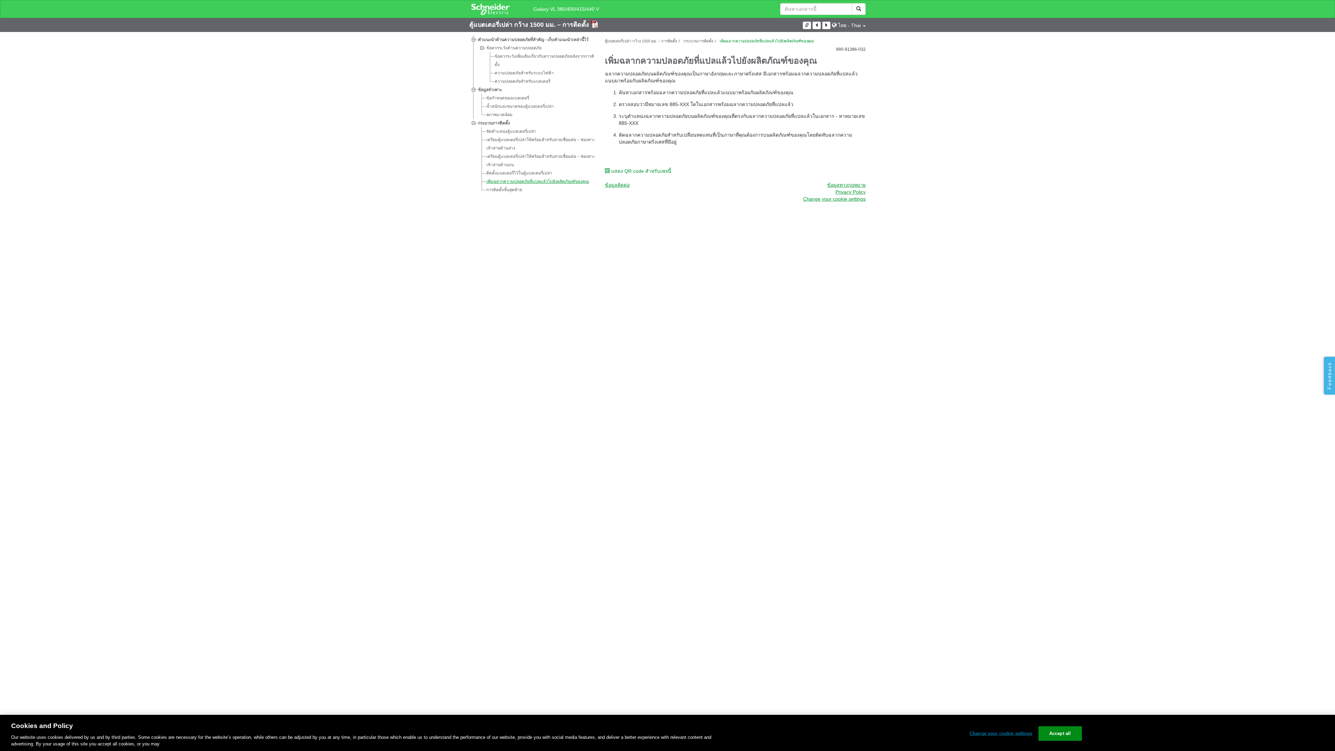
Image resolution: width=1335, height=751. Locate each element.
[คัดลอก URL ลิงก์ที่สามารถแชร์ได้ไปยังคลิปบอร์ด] (807, 25)
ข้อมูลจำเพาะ (490, 89)
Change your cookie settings (1001, 733)
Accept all (1060, 733)
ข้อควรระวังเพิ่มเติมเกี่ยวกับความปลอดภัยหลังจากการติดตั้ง (546, 60)
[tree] (531, 114)
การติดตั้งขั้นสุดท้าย (504, 189)
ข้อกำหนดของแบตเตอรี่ (507, 98)
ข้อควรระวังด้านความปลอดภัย (514, 48)
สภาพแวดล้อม (499, 114)
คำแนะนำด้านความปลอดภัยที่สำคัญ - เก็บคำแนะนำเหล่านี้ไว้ (533, 39)
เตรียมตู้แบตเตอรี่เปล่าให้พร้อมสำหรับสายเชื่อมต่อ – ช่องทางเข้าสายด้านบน (540, 160)
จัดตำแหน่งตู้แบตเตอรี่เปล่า (511, 131)
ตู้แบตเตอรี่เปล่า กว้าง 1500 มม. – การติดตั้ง (530, 24)
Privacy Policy (850, 192)
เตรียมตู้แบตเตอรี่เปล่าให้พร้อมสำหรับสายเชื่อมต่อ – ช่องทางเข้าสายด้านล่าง (540, 144)
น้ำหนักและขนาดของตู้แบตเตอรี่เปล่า (520, 106)
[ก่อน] (816, 25)
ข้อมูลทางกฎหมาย (846, 185)
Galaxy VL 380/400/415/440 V (566, 9)
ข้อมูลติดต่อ (617, 185)
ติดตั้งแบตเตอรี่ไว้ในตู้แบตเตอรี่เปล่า (519, 173)
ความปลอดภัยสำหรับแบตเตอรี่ (522, 81)
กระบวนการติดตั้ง (494, 123)
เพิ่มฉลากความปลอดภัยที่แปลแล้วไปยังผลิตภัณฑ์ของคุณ (537, 181)
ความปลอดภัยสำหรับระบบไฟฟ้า (524, 73)
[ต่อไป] (826, 25)
